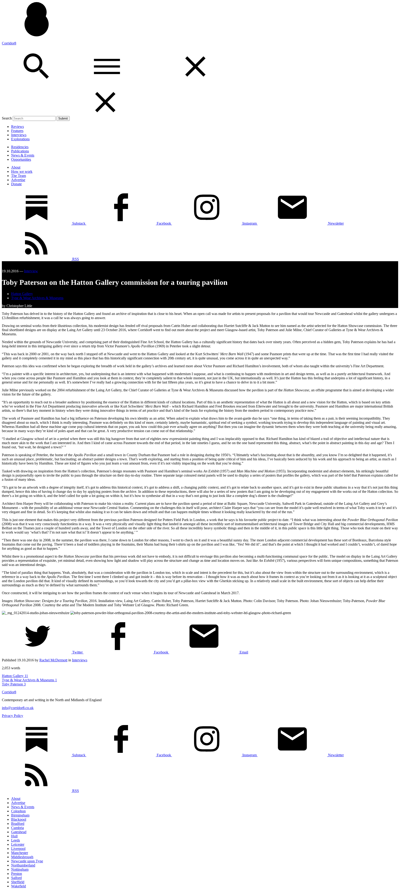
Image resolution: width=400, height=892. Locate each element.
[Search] (37, 83)
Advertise (18, 180)
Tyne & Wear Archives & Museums (37, 298)
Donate (16, 184)
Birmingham (20, 815)
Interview (31, 271)
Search (7, 118)
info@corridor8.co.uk (18, 708)
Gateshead (18, 832)
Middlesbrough (22, 857)
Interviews (18, 135)
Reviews (17, 127)
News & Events (22, 155)
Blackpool (18, 819)
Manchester (19, 853)
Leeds (15, 840)
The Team (18, 176)
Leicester (17, 844)
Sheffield (17, 882)
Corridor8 (9, 43)
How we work (21, 171)
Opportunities (21, 159)
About (15, 167)
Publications (20, 151)
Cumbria (17, 828)
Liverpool (18, 849)
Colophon (18, 811)
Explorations (20, 139)
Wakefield (18, 886)
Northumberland (23, 865)
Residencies (19, 147)
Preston (16, 874)
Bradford (17, 824)
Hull (14, 836)
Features (17, 131)
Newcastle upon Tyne (27, 861)
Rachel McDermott (53, 660)
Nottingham (19, 869)
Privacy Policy (12, 716)
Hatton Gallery (22, 294)
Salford (16, 878)
